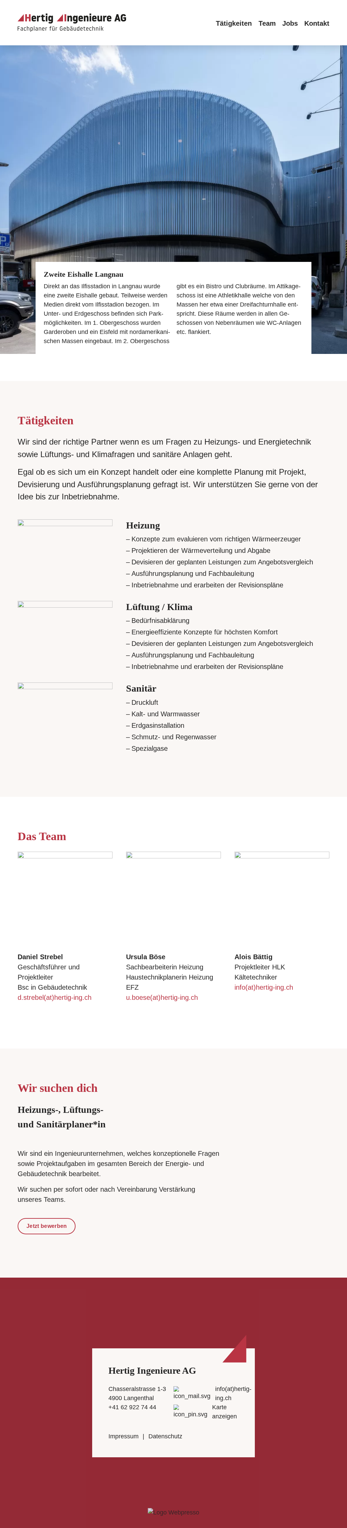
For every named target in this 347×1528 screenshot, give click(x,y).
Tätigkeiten (234, 23)
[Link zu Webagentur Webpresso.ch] (173, 1512)
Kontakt (316, 23)
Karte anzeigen (224, 1412)
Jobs (290, 23)
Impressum (123, 1436)
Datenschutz (165, 1436)
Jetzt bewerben (46, 1226)
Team (267, 23)
